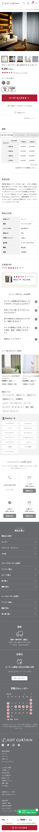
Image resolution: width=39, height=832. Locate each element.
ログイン (28, 3)
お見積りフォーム (7, 780)
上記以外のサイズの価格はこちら (25, 168)
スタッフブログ (6, 808)
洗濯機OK (12, 89)
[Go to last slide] (30, 694)
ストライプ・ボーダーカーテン (13, 407)
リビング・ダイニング (10, 411)
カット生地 (28, 446)
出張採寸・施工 (6, 803)
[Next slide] (31, 694)
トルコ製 (32, 384)
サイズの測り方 (6, 775)
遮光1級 (4, 384)
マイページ (5, 756)
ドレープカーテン (19, 9)
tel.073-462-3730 (10, 485)
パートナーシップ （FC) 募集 (11, 811)
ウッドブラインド (28, 432)
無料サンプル (6, 778)
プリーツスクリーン (10, 432)
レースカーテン (28, 423)
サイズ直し (5, 786)
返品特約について (29, 118)
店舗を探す (5, 800)
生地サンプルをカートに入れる (21, 106)
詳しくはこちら (19, 678)
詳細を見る (10, 237)
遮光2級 (5, 89)
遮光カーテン (21, 395)
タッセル (28, 442)
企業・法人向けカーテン (9, 794)
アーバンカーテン (9, 395)
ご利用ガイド (6, 770)
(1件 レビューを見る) (21, 72)
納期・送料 (5, 783)
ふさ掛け (10, 446)
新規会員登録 (6, 751)
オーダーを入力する (18, 98)
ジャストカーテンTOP (7, 9)
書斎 (31, 407)
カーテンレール (10, 442)
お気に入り (24, 3)
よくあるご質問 (6, 767)
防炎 (15, 384)
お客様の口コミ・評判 (8, 792)
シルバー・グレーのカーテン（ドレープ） (17, 403)
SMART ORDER (6, 806)
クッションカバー (9, 451)
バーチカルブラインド (28, 437)
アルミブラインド (9, 437)
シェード (10, 428)
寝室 (27, 407)
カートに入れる (21, 828)
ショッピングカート (7, 761)
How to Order (6, 773)
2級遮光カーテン (8, 399)
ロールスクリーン (28, 428)
